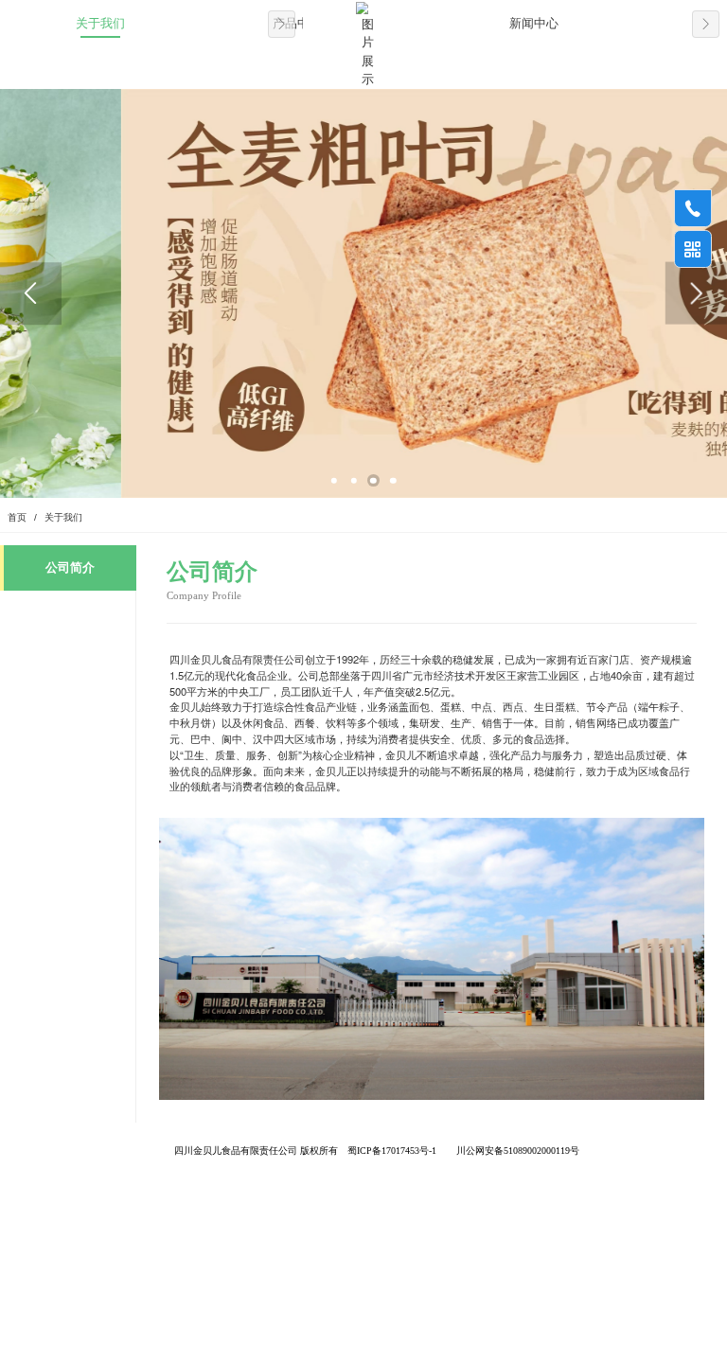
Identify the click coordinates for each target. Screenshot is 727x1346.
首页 (17, 517)
